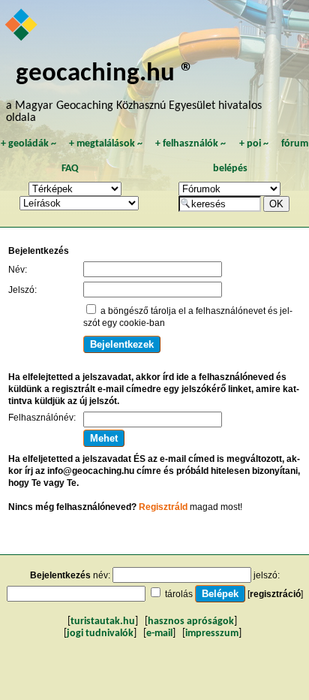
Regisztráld (163, 507)
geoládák (28, 144)
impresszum (211, 633)
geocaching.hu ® (105, 74)
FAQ (70, 168)
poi (254, 144)
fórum (294, 144)
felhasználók (190, 144)
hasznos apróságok (191, 621)
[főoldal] (22, 26)
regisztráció (275, 594)
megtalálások (105, 144)
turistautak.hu (102, 621)
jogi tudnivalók (100, 633)
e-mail (159, 633)
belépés (230, 168)
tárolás (179, 594)
